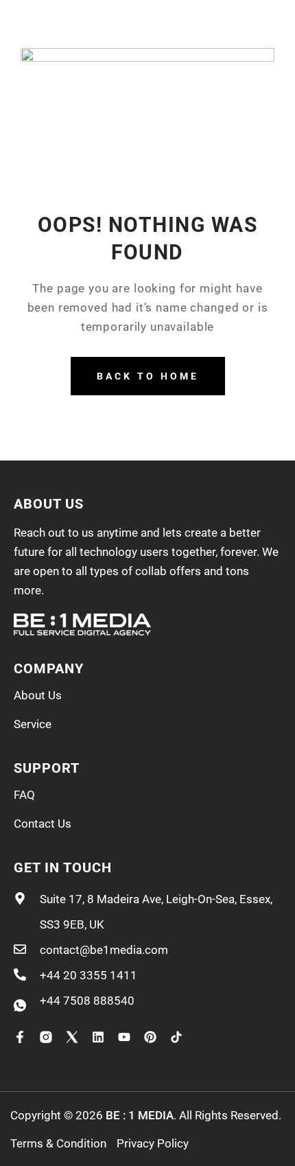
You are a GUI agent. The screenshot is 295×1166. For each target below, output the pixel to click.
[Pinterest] (150, 1037)
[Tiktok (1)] (176, 1037)
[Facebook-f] (20, 1037)
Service (32, 724)
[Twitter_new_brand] (72, 1037)
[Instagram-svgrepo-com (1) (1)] (46, 1037)
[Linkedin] (98, 1037)
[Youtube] (124, 1037)
